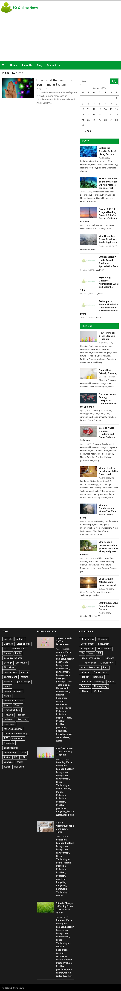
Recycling (111, 359)
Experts (111, 195)
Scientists (111, 168)
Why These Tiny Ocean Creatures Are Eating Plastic (108, 239)
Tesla (23, 752)
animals (8, 639)
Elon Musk (109, 225)
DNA (110, 161)
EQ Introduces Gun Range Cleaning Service (108, 606)
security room (107, 497)
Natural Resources (104, 198)
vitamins (8, 762)
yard (82, 571)
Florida (83, 198)
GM (99, 653)
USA (23, 757)
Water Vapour (86, 531)
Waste (83, 362)
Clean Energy (105, 484)
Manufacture (107, 662)
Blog (39, 65)
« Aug (88, 131)
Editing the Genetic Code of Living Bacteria (107, 151)
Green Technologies (101, 352)
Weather (97, 531)
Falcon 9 (90, 228)
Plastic (90, 356)
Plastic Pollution (12, 710)
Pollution (98, 356)
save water (17, 738)
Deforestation (19, 648)
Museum (91, 198)
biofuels (20, 639)
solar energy (10, 752)
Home (13, 65)
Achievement (98, 225)
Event (93, 164)
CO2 (91, 488)
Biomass (8, 644)
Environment (62, 672)
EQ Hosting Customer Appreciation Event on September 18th (99, 283)
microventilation (87, 528)
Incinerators (103, 450)
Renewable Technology (15, 733)
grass (82, 565)
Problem (84, 168)
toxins (7, 757)
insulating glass (101, 524)
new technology (111, 164)
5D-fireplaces (96, 481)
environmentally (107, 561)
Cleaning (84, 346)
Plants (7, 705)
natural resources (99, 454)
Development (101, 161)
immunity (103, 417)
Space (101, 228)
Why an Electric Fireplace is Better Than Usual (108, 471)
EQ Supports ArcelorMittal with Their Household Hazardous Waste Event (99, 307)
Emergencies (10, 672)
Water (89, 362)
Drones (7, 653)
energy (24, 672)
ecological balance (103, 346)
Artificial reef (98, 192)
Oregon (105, 568)
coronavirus (106, 410)
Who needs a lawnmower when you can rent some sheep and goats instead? (99, 548)
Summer (85, 686)
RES (6, 738)
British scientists (105, 558)
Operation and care (105, 494)
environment (85, 352)
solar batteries (11, 748)
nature (83, 356)
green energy (23, 681)
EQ (97, 270)
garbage (8, 681)
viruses (83, 171)
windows (98, 534)
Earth (91, 346)
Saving (97, 497)
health (100, 164)
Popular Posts (86, 420)
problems (101, 168)
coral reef (109, 192)
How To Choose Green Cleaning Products (107, 336)
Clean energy (92, 484)
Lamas (89, 565)
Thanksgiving (100, 686)
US (15, 757)
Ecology (83, 349)
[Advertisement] (60, 37)
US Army (85, 691)
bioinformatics (87, 161)
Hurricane (109, 658)
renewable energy (13, 729)
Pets (105, 667)
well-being (98, 362)
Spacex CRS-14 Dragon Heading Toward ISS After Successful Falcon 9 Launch (99, 215)
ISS (96, 228)
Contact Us (53, 65)
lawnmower (98, 565)
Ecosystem (85, 164)
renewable (9, 724)
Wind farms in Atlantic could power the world (107, 582)
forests (24, 677)
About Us (27, 65)
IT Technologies (107, 491)
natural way (96, 568)
